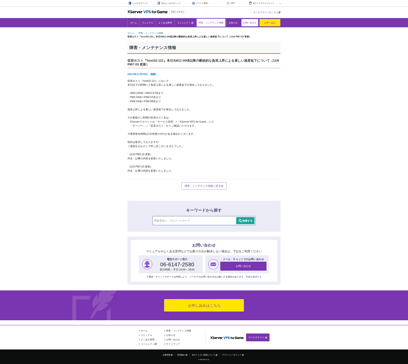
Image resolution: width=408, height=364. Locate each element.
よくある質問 (165, 22)
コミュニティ (184, 22)
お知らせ (233, 22)
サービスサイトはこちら (265, 12)
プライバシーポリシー (232, 355)
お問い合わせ (250, 22)
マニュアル (147, 22)
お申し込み (270, 22)
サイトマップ (173, 344)
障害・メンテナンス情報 (211, 22)
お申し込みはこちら (204, 305)
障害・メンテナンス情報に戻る (203, 186)
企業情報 (167, 355)
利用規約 (181, 355)
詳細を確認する (254, 276)
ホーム (133, 22)
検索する (247, 220)
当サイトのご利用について (204, 355)
